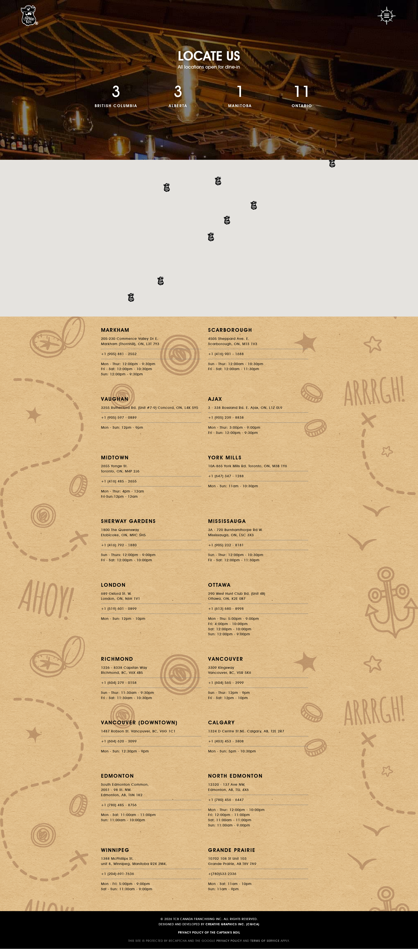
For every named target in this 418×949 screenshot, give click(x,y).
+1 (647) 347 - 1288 (226, 476)
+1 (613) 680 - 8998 (226, 608)
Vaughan (115, 398)
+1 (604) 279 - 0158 (119, 682)
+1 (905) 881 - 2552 (119, 354)
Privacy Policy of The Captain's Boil (209, 932)
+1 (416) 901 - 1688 (226, 354)
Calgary (221, 722)
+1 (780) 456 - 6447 (226, 799)
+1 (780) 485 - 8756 (119, 805)
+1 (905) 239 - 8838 (226, 417)
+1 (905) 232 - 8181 (226, 545)
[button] (332, 163)
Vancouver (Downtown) (139, 722)
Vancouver (225, 658)
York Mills (225, 457)
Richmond (117, 658)
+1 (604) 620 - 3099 (119, 741)
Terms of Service (265, 940)
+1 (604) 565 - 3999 (226, 682)
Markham (115, 329)
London (113, 584)
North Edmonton (235, 775)
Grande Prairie (232, 850)
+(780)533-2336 (222, 873)
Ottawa (219, 584)
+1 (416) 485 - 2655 (119, 481)
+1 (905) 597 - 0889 (119, 417)
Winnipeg (115, 850)
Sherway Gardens (128, 521)
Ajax (215, 398)
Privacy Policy (229, 940)
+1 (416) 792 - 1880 (119, 545)
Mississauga (227, 521)
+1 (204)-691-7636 (117, 873)
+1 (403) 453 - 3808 (226, 741)
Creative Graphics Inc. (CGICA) (232, 924)
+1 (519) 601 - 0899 (119, 608)
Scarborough (230, 329)
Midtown (115, 457)
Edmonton (117, 775)
